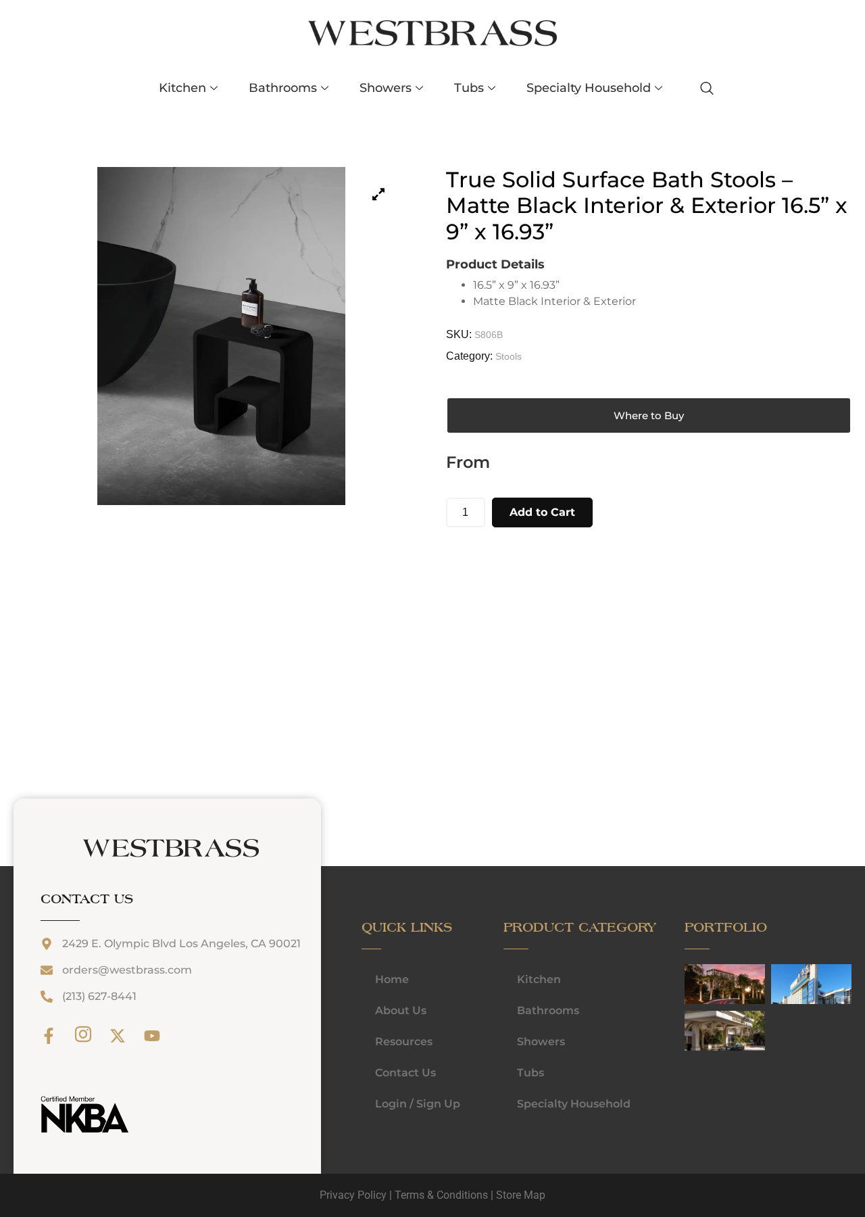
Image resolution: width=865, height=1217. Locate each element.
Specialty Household (588, 87)
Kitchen (182, 87)
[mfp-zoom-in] (698, 983)
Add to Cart (542, 512)
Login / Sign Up (417, 1103)
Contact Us (405, 1072)
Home (392, 979)
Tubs (469, 87)
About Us (400, 1010)
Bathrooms (283, 87)
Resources (403, 1041)
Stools (508, 356)
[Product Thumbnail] (378, 194)
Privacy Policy (353, 1195)
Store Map (520, 1195)
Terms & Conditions (441, 1195)
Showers (386, 87)
